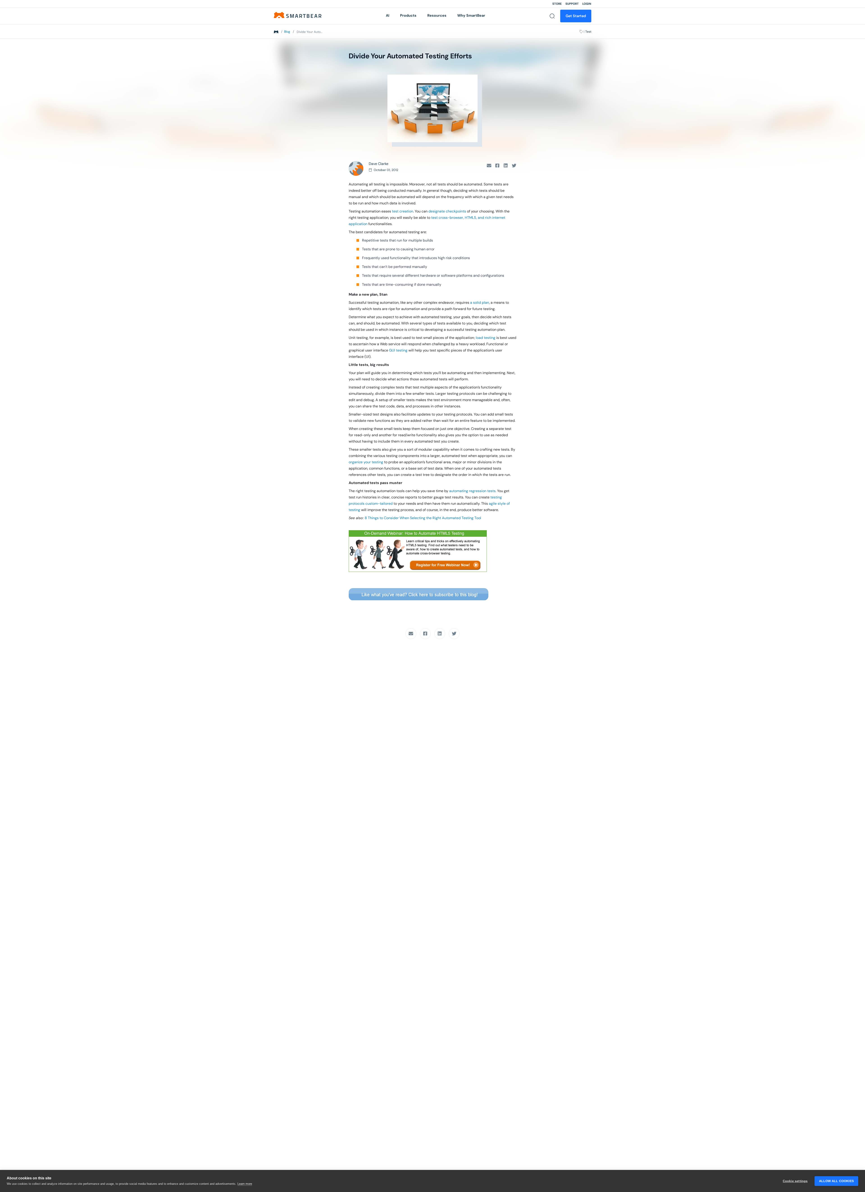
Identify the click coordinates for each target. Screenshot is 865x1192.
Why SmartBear (471, 15)
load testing (485, 337)
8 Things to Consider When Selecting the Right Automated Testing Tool (423, 518)
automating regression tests (472, 491)
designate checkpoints (447, 211)
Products (408, 15)
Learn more (244, 1183)
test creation (402, 211)
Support (572, 4)
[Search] (552, 16)
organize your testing (366, 462)
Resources (436, 15)
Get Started (576, 16)
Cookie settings (795, 1181)
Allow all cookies (836, 1181)
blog (287, 32)
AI (387, 15)
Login (586, 4)
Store (557, 4)
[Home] (297, 15)
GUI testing (398, 350)
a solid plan (479, 302)
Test (588, 32)
